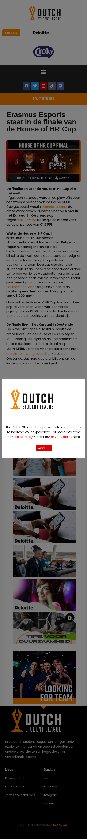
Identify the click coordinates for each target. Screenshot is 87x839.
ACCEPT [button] (43, 448)
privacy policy (61, 436)
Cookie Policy (22, 436)
